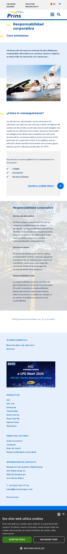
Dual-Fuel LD (13, 415)
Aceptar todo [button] (17, 539)
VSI (8, 400)
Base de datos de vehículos (20, 345)
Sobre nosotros (15, 441)
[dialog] (33, 532)
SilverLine (11, 407)
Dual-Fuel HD (13, 418)
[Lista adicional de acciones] (60, 3)
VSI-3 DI (11, 404)
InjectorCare (13, 422)
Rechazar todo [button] (49, 539)
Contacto (11, 445)
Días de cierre (14, 448)
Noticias (11, 349)
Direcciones (13, 497)
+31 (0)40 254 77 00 (19, 485)
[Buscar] (58, 14)
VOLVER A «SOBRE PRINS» (41, 186)
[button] (33, 548)
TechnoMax (12, 411)
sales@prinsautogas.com (20, 489)
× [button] (63, 514)
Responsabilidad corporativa (21, 452)
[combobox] (58, 514)
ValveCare (11, 426)
